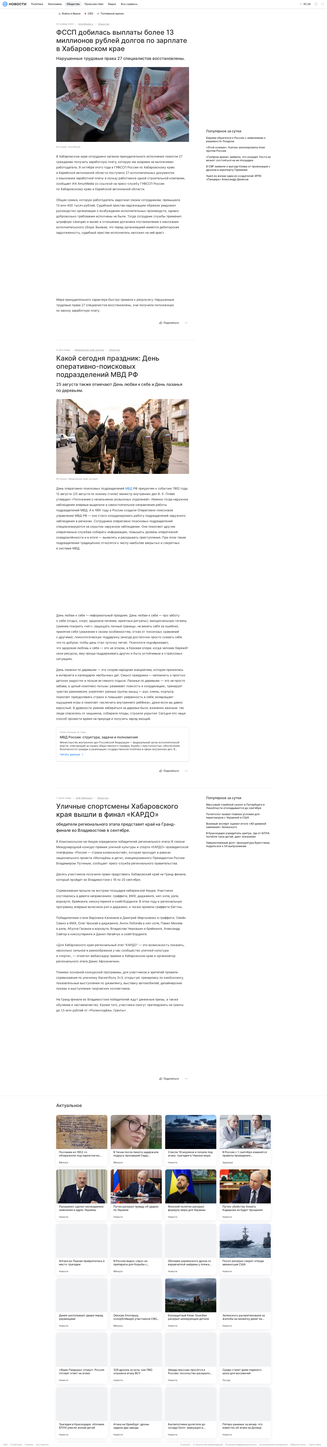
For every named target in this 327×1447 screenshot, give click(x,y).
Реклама (29, 1444)
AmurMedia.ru (85, 24)
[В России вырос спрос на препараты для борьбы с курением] (136, 1249)
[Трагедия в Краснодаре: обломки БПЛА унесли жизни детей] (81, 1412)
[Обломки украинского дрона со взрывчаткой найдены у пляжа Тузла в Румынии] (190, 1249)
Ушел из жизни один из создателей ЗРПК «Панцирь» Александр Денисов (234, 177)
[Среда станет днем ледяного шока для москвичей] (245, 1358)
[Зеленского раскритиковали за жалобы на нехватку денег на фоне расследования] (245, 1303)
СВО (90, 13)
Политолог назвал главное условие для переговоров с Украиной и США (233, 815)
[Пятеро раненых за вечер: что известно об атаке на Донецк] (245, 1412)
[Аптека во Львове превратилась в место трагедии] (81, 1249)
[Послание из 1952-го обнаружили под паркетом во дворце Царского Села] (81, 1140)
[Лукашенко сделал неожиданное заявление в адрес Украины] (81, 1194)
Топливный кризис (112, 13)
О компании (16, 1444)
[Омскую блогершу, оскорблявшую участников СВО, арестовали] (136, 1303)
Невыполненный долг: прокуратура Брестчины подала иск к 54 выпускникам (238, 844)
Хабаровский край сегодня (89, 350)
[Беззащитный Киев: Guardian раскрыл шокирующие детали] (190, 1303)
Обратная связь (298, 1444)
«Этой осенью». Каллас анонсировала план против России (235, 149)
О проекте (185, 1444)
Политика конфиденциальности (241, 1444)
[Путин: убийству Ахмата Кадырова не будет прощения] (245, 1194)
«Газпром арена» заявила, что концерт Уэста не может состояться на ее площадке (238, 158)
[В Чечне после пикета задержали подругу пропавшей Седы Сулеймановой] (136, 1140)
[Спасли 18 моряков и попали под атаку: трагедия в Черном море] (190, 1140)
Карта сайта (315, 1444)
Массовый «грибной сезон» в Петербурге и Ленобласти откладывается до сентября (235, 806)
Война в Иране (71, 13)
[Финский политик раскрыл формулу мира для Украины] (190, 1194)
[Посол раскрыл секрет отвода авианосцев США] (245, 1249)
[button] (122, 105)
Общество (103, 24)
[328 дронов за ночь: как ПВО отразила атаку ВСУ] (136, 1358)
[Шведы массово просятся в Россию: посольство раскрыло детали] (190, 1358)
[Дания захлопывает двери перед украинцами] (81, 1303)
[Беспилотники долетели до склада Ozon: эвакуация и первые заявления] (190, 1412)
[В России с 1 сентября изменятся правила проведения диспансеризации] (245, 1140)
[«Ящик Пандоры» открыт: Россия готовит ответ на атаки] (81, 1358)
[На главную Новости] (16, 4)
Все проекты (42, 1444)
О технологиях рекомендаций (208, 1444)
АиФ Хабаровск (84, 798)
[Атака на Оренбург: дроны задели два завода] (136, 1412)
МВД (128, 488)
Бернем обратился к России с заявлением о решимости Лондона (236, 139)
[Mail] (5, 4)
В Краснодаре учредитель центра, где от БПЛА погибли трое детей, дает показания (237, 834)
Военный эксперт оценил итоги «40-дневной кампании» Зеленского (236, 825)
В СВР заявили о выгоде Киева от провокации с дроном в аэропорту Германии (238, 168)
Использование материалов (273, 1444)
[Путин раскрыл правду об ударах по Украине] (136, 1194)
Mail (5, 1444)
